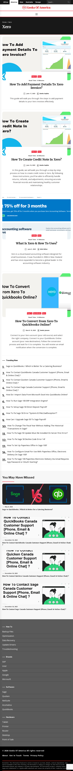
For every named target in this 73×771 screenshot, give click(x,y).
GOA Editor (43, 249)
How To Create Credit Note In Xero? (36, 159)
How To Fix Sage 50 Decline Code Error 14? (26, 439)
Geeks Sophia (44, 93)
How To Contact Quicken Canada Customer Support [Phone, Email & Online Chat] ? (37, 381)
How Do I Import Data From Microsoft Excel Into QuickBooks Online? (37, 394)
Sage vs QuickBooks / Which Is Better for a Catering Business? (34, 366)
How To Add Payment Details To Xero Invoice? (36, 86)
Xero (39, 76)
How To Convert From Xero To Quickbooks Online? (36, 322)
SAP (4, 661)
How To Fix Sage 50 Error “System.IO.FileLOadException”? (31, 413)
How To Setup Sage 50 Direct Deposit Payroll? (26, 407)
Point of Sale (8, 739)
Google (5, 675)
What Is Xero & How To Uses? (36, 243)
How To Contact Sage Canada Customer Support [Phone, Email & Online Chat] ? (35, 388)
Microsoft (6, 679)
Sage (4, 692)
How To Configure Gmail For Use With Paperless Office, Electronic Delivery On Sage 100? (36, 453)
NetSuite (6, 700)
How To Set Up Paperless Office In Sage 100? (27, 445)
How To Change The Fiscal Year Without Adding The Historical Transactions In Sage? (35, 427)
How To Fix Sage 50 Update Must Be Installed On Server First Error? (37, 433)
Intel (4, 666)
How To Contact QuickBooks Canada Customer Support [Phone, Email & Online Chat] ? (37, 374)
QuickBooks (37, 313)
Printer (5, 726)
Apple (5, 670)
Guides (34, 235)
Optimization (8, 636)
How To (34, 76)
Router (5, 730)
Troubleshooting (10, 649)
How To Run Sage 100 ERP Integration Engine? (27, 400)
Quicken (6, 696)
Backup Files (7, 631)
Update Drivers (9, 644)
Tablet (5, 722)
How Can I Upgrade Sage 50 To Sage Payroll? (26, 419)
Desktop (6, 735)
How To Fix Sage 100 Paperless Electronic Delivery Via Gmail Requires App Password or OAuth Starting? (38, 460)
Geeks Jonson (44, 330)
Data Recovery (8, 640)
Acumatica (7, 705)
